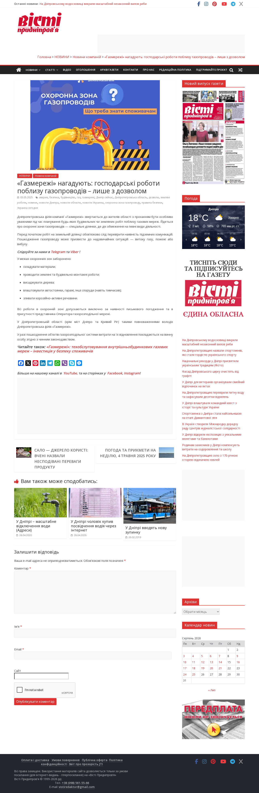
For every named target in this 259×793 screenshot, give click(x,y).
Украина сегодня (27, 208)
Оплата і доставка (35, 760)
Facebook (114, 373)
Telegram (58, 252)
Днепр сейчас (104, 197)
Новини (31, 70)
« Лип (211, 690)
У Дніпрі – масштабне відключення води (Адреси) (36, 526)
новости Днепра (49, 202)
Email (19, 649)
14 (220, 662)
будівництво (68, 197)
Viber (74, 252)
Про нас (148, 69)
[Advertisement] (171, 44)
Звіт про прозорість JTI (86, 764)
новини (32, 202)
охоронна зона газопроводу (122, 202)
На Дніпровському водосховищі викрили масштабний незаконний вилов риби (92, 4)
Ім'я (18, 626)
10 (184, 662)
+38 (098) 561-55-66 (75, 783)
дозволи (154, 197)
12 (202, 662)
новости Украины (93, 202)
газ (79, 197)
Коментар (22, 568)
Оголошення (85, 69)
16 (238, 662)
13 (211, 662)
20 (211, 668)
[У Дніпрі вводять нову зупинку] (149, 490)
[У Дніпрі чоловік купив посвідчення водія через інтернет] (95, 490)
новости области (70, 202)
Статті (50, 70)
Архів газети (109, 69)
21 (220, 668)
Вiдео (67, 69)
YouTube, (70, 373)
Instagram (132, 373)
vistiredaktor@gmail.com (77, 787)
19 (202, 668)
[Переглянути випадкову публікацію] (240, 70)
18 (193, 668)
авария (43, 197)
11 (193, 662)
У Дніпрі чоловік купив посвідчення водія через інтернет (93, 526)
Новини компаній (45, 176)
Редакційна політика (175, 69)
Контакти (130, 69)
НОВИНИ (24, 176)
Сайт (17, 671)
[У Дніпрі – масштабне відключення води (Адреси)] (40, 490)
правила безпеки (152, 202)
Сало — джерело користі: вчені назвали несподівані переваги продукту (61, 458)
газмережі (88, 197)
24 (184, 674)
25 (193, 674)
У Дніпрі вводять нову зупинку (146, 530)
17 (184, 668)
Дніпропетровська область (131, 197)
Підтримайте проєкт (211, 69)
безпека (54, 197)
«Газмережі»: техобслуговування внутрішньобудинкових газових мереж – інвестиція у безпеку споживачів (92, 349)
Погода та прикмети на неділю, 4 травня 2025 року (128, 453)
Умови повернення (66, 760)
